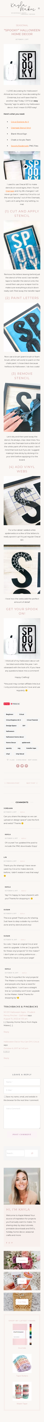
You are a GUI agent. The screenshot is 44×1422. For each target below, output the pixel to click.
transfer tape (31, 748)
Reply (22, 812)
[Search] (32, 1153)
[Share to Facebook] (17, 766)
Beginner (9, 714)
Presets (22, 1260)
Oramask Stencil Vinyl (21, 128)
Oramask (10, 191)
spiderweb (26, 742)
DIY (24, 726)
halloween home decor (15, 737)
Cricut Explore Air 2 (13, 720)
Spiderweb (24, 146)
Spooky (14, 146)
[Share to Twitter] (22, 766)
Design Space (11, 726)
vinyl (8, 754)
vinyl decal (20, 754)
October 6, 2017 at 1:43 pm (16, 1048)
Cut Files (22, 1302)
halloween (10, 731)
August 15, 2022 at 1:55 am (16, 1019)
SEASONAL (22, 25)
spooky (9, 748)
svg (19, 748)
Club (22, 1281)
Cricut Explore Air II (20, 122)
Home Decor (11, 742)
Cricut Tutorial (32, 720)
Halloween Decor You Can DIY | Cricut (21, 1042)
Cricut (21, 714)
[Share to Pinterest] (26, 766)
